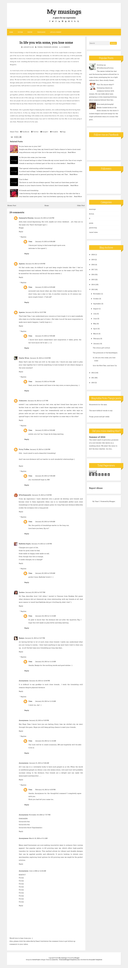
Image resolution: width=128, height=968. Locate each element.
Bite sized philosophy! (105, 104)
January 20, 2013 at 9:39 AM (45, 521)
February (96, 339)
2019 (92, 259)
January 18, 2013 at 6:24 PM (44, 218)
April (95, 329)
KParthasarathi (25, 495)
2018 (93, 265)
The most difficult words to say (100, 410)
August (95, 309)
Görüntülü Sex (24, 822)
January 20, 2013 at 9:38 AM (45, 476)
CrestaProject (36, 959)
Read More (72, 152)
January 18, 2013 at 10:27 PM (35, 312)
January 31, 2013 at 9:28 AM (39, 763)
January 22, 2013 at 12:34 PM (39, 681)
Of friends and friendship (28, 190)
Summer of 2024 (97, 437)
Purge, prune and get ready (99, 417)
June (95, 319)
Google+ (45, 132)
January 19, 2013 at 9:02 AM (45, 430)
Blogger (112, 501)
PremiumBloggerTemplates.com (69, 959)
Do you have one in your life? (30, 146)
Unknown (23, 401)
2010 (92, 383)
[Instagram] (62, 21)
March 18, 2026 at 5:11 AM (38, 838)
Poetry (30, 32)
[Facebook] (49, 21)
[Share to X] (19, 137)
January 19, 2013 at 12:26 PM (40, 449)
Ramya (21, 638)
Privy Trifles (24, 449)
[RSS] (75, 21)
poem (91, 223)
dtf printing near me (52, 848)
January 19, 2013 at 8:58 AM (45, 241)
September (97, 304)
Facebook (25, 132)
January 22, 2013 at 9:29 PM (39, 720)
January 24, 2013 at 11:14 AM (45, 741)
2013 (92, 289)
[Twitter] (52, 21)
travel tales (93, 232)
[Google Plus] (56, 21)
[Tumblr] (72, 21)
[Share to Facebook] (21, 137)
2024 (93, 254)
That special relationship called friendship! (35, 168)
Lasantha (55, 959)
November (97, 294)
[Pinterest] (69, 21)
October (96, 299)
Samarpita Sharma (26, 218)
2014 (93, 284)
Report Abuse (96, 488)
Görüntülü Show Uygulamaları (30, 828)
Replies (23, 237)
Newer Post (12, 205)
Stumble (55, 132)
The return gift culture (101, 348)
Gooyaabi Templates (95, 959)
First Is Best (23, 179)
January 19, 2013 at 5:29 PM (42, 495)
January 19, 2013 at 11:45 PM (41, 544)
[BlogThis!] (17, 137)
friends (40, 47)
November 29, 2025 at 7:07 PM (39, 815)
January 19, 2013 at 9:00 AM (45, 336)
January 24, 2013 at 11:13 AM (45, 616)
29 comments (65, 47)
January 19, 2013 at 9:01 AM (45, 381)
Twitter (35, 132)
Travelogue (41, 32)
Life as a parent (55, 32)
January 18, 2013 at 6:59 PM (35, 264)
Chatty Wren (24, 358)
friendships (47, 47)
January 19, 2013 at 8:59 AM (45, 287)
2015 (92, 279)
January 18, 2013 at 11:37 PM (38, 401)
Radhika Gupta (25, 544)
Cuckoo (22, 592)
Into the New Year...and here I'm (105, 365)
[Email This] (15, 137)
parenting (93, 228)
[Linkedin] (59, 21)
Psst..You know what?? (105, 85)
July (95, 314)
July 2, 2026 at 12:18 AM (37, 871)
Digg (64, 132)
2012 (92, 373)
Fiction (20, 32)
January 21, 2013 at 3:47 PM (35, 638)
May (94, 324)
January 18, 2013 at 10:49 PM (40, 358)
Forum (21, 878)
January (96, 344)
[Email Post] (11, 137)
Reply (21, 232)
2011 (92, 378)
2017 (93, 269)
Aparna (22, 264)
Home (11, 32)
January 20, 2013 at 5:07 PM (35, 592)
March (95, 334)
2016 (92, 274)
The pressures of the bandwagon (105, 353)
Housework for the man (98, 404)
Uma (30, 241)
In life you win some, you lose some (46, 42)
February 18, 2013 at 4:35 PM (45, 790)
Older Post (81, 205)
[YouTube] (65, 21)
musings (55, 47)
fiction (91, 214)
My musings (64, 11)
